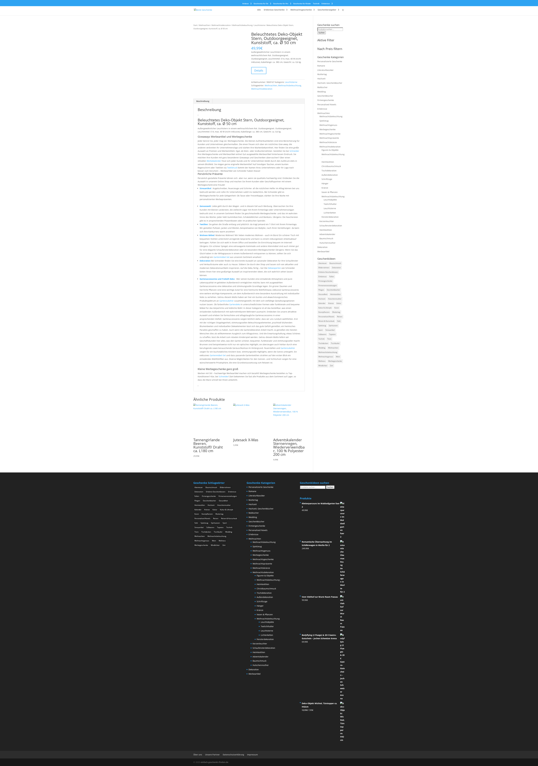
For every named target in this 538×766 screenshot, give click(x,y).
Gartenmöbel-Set (221, 257)
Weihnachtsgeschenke (301, 10)
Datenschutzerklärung (233, 754)
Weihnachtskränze (328, 142)
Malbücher (322, 87)
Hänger (325, 183)
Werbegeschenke (327, 129)
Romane (321, 65)
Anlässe (245, 4)
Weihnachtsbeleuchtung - (269, 580)
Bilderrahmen (323, 267)
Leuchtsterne (259, 25)
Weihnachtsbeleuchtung (242, 25)
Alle (259, 10)
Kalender (321, 303)
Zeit (331, 365)
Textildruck (232, 167)
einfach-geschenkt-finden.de (214, 762)
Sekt (338, 321)
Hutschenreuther (327, 242)
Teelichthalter (330, 204)
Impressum (252, 754)
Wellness (321, 361)
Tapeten (332, 334)
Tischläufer (335, 343)
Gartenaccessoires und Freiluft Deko (217, 279)
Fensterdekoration (330, 217)
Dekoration (205, 260)
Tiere (329, 339)
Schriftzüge (327, 179)
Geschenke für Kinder (302, 4)
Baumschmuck (326, 238)
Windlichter (322, 365)
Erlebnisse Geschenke (274, 10)
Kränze (325, 187)
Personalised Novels (326, 104)
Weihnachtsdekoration (221, 25)
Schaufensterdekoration (330, 225)
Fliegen (321, 290)
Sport (320, 330)
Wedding (321, 91)
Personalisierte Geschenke (329, 61)
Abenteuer (322, 263)
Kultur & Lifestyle (325, 308)
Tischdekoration (329, 170)
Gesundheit (322, 294)
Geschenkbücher (325, 95)
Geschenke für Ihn (280, 4)
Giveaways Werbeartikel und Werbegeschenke (225, 136)
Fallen (331, 276)
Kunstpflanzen (324, 312)
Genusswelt (205, 206)
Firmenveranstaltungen (327, 285)
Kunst (336, 308)
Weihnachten (204, 25)
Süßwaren (322, 334)
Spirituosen (333, 325)
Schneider (294, 151)
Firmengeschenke (325, 100)
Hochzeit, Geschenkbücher (329, 83)
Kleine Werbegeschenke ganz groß (218, 369)
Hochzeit (321, 78)
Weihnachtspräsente (329, 138)
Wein (338, 356)
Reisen (339, 316)
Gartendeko (234, 304)
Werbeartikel (323, 251)
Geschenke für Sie (261, 4)
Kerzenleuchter (326, 221)
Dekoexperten (274, 268)
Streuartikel (205, 188)
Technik (316, 4)
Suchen (321, 32)
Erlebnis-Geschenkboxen (328, 272)
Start (195, 25)
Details (258, 70)
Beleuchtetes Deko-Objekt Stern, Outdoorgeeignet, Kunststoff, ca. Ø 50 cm (241, 121)
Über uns (197, 754)
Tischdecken (323, 343)
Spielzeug (324, 120)
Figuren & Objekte (330, 150)
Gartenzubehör (226, 300)
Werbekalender (214, 161)
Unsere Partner (212, 754)
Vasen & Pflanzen (330, 192)
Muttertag (322, 74)
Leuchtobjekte (330, 199)
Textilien (204, 224)
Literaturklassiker (325, 70)
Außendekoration (330, 175)
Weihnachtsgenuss (328, 125)
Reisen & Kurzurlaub (326, 321)
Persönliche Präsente (210, 174)
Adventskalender (327, 234)
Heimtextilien (328, 162)
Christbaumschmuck (331, 166)
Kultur (339, 303)
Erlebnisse (326, 4)
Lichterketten (330, 212)
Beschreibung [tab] (202, 101)
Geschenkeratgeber (327, 10)
